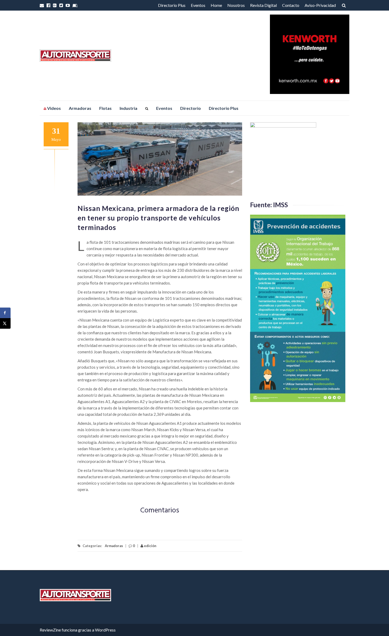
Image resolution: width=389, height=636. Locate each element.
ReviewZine (50, 629)
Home (216, 5)
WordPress (105, 629)
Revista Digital (263, 5)
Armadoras (80, 108)
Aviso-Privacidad (320, 5)
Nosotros (236, 5)
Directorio (190, 108)
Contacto (290, 5)
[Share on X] (5, 323)
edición (149, 546)
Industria (128, 108)
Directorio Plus (172, 5)
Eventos (198, 5)
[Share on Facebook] (5, 313)
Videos (53, 108)
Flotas (105, 108)
